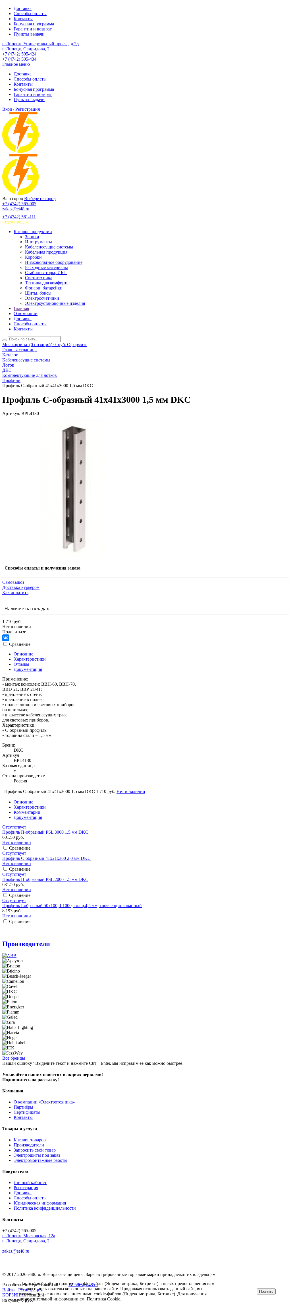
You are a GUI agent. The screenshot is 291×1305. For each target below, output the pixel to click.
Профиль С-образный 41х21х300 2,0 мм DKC (46, 858)
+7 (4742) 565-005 (19, 203)
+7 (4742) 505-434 (19, 59)
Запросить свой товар (35, 1150)
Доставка (23, 8)
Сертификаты (27, 1112)
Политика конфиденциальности (45, 1208)
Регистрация (26, 1187)
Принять (266, 1291)
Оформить (77, 344)
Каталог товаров (30, 1139)
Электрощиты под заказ (37, 1155)
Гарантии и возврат (33, 28)
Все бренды (13, 1058)
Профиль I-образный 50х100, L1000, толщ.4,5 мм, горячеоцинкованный (72, 905)
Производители (26, 944)
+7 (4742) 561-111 (19, 216)
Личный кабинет (30, 1182)
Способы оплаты (30, 13)
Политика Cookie (103, 1298)
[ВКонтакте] (5, 637)
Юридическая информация (40, 1203)
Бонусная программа (34, 23)
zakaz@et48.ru (15, 208)
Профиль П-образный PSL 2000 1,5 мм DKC (45, 879)
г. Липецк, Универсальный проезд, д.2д (40, 43)
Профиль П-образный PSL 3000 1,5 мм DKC (45, 832)
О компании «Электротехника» (44, 1102)
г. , (28, 1235)
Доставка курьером (21, 587)
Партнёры (23, 1107)
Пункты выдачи (29, 34)
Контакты (23, 18)
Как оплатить (15, 592)
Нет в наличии (131, 791)
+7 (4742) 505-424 (19, 54)
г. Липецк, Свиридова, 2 (25, 48)
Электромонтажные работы (40, 1160)
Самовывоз (13, 582)
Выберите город (40, 198)
